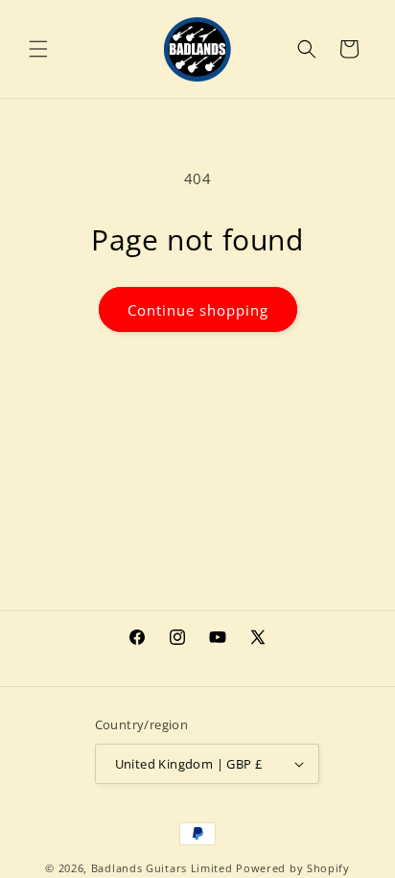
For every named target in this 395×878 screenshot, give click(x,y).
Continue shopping (198, 310)
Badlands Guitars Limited (162, 868)
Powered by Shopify (293, 868)
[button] (38, 49)
